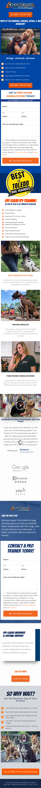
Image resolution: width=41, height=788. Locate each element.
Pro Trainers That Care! (20, 275)
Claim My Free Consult (22, 160)
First (3, 113)
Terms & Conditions (21, 152)
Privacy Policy (11, 608)
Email (5, 116)
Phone (24, 116)
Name (5, 107)
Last (22, 113)
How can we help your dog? (13, 124)
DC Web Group (32, 784)
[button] (20, 405)
